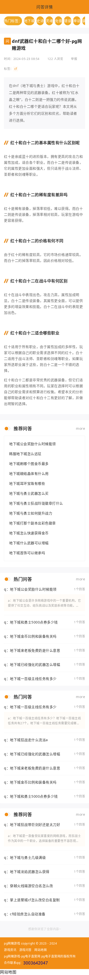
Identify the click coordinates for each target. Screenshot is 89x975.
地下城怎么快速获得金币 (29, 533)
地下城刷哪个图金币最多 (29, 463)
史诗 (40, 20)
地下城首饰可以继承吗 (27, 552)
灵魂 (49, 20)
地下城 (29, 20)
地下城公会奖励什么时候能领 (32, 443)
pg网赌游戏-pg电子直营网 (22, 956)
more (80, 428)
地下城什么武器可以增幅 (29, 543)
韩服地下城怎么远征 (25, 453)
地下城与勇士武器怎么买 (29, 493)
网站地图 (40, 950)
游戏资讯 (10, 950)
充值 (58, 20)
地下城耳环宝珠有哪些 (27, 483)
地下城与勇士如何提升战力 (30, 513)
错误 (67, 20)
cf (15, 69)
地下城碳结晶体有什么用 (29, 473)
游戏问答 (25, 950)
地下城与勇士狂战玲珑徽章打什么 (36, 503)
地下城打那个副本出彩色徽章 (32, 523)
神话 (76, 20)
